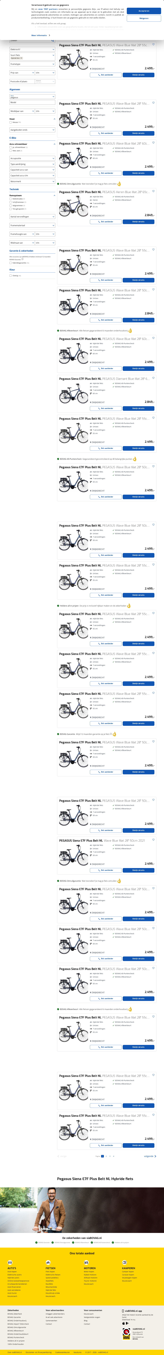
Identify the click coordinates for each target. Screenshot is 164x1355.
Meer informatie (39, 35)
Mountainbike (51, 1287)
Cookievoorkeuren (62, 1352)
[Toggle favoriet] (153, 44)
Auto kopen (12, 1271)
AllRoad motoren (90, 1278)
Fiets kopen (50, 1271)
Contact (49, 1324)
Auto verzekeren (14, 1290)
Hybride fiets (51, 1290)
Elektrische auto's (15, 1275)
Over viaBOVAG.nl (15, 1352)
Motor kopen (89, 1271)
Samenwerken (51, 1320)
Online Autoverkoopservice (18, 1281)
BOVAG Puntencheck (16, 1337)
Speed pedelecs (52, 1278)
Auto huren (12, 1293)
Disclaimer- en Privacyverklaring (39, 1352)
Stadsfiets (50, 1281)
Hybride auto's (13, 1278)
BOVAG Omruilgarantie (17, 1327)
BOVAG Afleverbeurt (16, 1331)
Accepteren (144, 11)
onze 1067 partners (48, 9)
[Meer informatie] (22, 259)
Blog (85, 1320)
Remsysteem (15, 195)
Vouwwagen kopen (129, 1278)
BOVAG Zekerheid (15, 1314)
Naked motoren (90, 1275)
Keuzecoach (12, 1296)
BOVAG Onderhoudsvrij (17, 1320)
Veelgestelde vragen (92, 1317)
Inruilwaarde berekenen (17, 1284)
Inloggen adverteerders (55, 1314)
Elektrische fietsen (53, 1275)
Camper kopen (128, 1271)
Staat (12, 119)
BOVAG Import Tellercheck (18, 1324)
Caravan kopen (128, 1275)
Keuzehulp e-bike (53, 1293)
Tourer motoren (90, 1281)
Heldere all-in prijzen (16, 1341)
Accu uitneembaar (18, 144)
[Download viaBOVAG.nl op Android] (127, 1324)
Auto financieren (14, 1287)
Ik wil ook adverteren (54, 1317)
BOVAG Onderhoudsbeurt (18, 1334)
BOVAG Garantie (14, 1317)
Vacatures (78, 1352)
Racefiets (49, 1284)
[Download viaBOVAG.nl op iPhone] (123, 1324)
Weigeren (144, 18)
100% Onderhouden (16, 1344)
